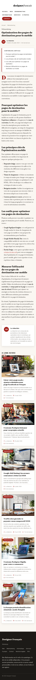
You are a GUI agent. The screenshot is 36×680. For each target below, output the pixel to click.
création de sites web (10, 252)
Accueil (5, 11)
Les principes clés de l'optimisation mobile (18, 59)
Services (17, 15)
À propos (25, 15)
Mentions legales (20, 651)
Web (11, 11)
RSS (28, 651)
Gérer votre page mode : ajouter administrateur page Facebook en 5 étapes (15, 382)
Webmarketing (20, 11)
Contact (7, 18)
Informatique (7, 15)
